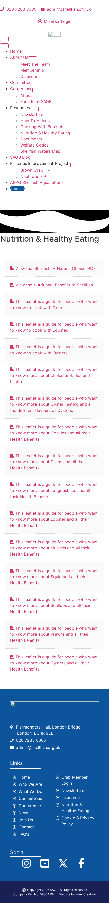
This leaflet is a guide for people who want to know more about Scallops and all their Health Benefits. (54, 605)
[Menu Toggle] (4, 39)
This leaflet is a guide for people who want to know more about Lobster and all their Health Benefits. (54, 519)
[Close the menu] (4, 45)
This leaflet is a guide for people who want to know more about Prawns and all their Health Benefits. (54, 634)
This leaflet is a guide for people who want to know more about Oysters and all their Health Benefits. (54, 663)
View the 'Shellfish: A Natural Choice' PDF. (55, 268)
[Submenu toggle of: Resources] (34, 109)
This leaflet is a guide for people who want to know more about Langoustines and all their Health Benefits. (54, 490)
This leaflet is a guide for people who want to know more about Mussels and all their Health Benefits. (54, 548)
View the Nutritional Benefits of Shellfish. (54, 284)
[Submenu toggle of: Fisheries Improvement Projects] (74, 165)
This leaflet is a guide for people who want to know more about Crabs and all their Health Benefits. (54, 461)
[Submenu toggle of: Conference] (36, 90)
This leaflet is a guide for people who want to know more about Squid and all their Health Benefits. (54, 576)
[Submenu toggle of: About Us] (32, 58)
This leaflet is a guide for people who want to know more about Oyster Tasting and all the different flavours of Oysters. (54, 404)
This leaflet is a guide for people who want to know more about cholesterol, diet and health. (54, 375)
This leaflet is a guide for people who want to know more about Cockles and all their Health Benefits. (54, 433)
